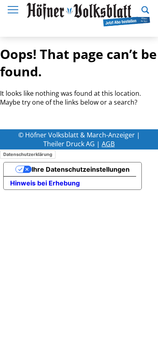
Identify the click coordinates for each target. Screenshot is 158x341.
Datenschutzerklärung (27, 154)
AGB (108, 143)
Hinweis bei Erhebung (45, 183)
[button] (145, 9)
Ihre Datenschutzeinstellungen (81, 169)
